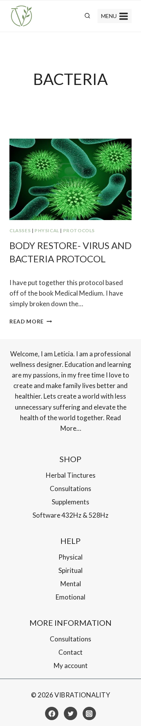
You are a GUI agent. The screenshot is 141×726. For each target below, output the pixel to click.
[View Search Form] (87, 16)
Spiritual (70, 570)
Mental (70, 584)
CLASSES (20, 230)
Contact (70, 652)
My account (71, 665)
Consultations (70, 488)
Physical (46, 230)
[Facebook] (51, 713)
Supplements (70, 502)
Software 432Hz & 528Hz (70, 515)
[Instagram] (89, 713)
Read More (30, 321)
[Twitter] (70, 713)
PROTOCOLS (79, 230)
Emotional (70, 597)
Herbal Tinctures (71, 475)
